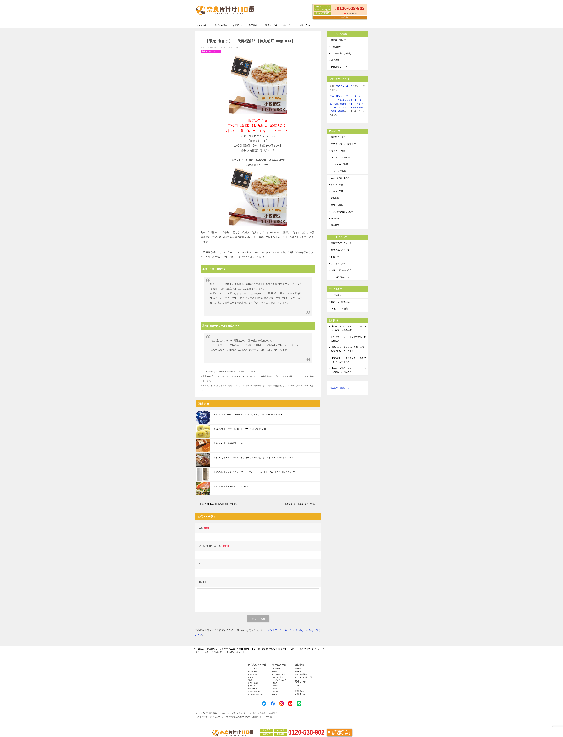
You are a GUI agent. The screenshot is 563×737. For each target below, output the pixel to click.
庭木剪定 (335, 225)
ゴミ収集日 (336, 295)
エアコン (348, 96)
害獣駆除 (335, 198)
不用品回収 (336, 46)
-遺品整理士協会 (300, 694)
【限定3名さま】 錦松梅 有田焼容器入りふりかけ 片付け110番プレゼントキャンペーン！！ (250, 415)
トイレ (351, 104)
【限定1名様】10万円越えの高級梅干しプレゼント (218, 504)
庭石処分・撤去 (338, 137)
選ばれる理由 (221, 25)
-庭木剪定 (275, 691)
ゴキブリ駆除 (337, 191)
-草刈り (274, 694)
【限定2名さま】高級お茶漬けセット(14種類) (230, 486)
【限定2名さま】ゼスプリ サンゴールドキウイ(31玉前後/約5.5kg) (239, 429)
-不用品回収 (276, 668)
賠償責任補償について (255, 691)
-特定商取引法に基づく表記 (304, 677)
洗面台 (343, 104)
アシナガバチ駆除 (342, 157)
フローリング (336, 96)
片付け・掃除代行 (339, 40)
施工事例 (253, 25)
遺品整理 (335, 60)
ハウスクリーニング (343, 86)
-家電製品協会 (299, 691)
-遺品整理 (275, 671)
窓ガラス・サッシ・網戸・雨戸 (348, 107)
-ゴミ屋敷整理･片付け (279, 674)
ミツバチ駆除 (340, 171)
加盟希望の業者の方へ (340, 388)
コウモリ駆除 (337, 205)
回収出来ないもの (342, 277)
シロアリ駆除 (337, 184)
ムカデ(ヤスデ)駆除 (340, 178)
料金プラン (288, 25)
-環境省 (297, 685)
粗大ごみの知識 (341, 308)
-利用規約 (298, 671)
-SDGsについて (300, 688)
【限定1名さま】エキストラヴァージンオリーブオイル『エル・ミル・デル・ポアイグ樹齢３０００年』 (254, 472)
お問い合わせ (305, 25)
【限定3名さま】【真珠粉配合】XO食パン (229, 443)
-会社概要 (298, 668)
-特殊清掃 (275, 683)
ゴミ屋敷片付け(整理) (341, 53)
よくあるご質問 (338, 263)
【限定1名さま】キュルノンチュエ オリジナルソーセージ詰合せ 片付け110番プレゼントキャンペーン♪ (254, 458)
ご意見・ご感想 (270, 25)
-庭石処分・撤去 (277, 677)
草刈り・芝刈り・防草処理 (343, 144)
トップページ (252, 668)
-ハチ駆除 (275, 686)
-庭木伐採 (275, 688)
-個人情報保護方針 (301, 674)
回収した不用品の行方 (341, 270)
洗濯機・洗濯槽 (337, 111)
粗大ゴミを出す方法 (340, 302)
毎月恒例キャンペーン (211, 51)
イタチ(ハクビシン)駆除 (342, 212)
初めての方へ (202, 25)
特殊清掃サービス (339, 67)
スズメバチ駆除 (341, 164)
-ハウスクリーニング (279, 680)
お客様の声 (238, 25)
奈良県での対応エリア (341, 243)
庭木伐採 (335, 218)
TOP (245, 649)
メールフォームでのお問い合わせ (341, 17)
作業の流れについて (340, 250)
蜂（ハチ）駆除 (338, 150)
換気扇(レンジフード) (347, 100)
